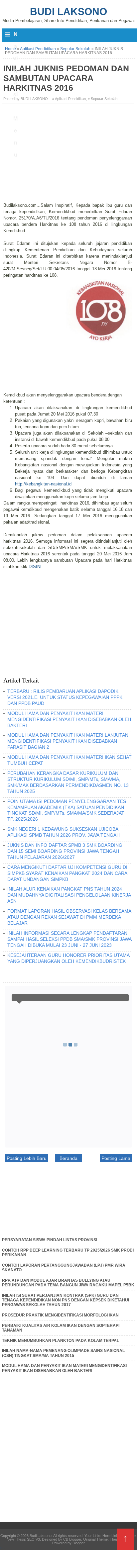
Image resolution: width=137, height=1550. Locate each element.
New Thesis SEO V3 (23, 1539)
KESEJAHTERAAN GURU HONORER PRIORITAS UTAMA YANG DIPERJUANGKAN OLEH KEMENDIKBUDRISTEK (68, 958)
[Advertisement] (68, 155)
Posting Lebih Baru (27, 1158)
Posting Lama (115, 1158)
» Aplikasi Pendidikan (69, 99)
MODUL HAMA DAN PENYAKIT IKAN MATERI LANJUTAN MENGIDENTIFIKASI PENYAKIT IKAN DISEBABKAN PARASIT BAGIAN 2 (67, 741)
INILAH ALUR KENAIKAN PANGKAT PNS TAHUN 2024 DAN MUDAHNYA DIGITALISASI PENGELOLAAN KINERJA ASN (69, 895)
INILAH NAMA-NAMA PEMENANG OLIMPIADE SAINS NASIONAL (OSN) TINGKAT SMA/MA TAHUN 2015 (63, 1353)
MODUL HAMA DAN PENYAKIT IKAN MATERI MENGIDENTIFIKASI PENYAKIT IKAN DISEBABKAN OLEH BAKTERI (69, 719)
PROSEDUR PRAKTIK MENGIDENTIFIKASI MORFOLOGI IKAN (60, 1315)
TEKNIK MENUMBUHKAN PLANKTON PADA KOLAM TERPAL (60, 1340)
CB (2, 1548)
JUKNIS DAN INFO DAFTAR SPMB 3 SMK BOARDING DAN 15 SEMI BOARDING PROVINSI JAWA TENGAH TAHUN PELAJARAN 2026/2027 (64, 851)
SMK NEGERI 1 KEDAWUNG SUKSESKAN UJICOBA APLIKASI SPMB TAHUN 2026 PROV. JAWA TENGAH (63, 832)
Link (114, 1536)
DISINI (35, 566)
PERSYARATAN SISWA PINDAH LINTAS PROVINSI (49, 1240)
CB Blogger (72, 1539)
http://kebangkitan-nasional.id (43, 483)
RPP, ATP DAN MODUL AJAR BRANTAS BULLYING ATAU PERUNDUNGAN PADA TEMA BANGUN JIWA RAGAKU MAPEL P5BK (68, 1282)
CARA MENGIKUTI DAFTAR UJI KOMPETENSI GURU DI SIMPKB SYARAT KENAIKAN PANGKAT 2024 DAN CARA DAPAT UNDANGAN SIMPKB (67, 873)
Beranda (68, 1158)
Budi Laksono (68, 11)
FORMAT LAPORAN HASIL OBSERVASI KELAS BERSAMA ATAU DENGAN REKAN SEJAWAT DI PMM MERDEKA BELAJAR (69, 917)
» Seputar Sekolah (102, 99)
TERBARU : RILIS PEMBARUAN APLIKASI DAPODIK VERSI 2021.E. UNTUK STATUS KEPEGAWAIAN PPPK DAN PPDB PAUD (64, 697)
